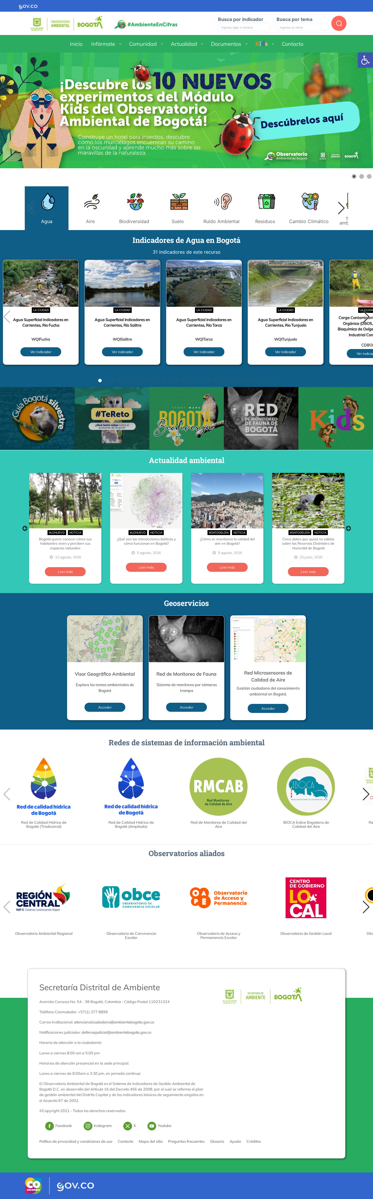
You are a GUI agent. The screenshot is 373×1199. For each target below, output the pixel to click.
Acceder (105, 707)
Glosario (217, 1141)
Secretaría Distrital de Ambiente (99, 987)
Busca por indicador (240, 19)
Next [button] (348, 528)
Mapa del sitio (151, 1141)
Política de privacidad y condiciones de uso (75, 1141)
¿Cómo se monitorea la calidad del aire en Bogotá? (227, 541)
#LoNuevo (57, 532)
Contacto (125, 1141)
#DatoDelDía (219, 532)
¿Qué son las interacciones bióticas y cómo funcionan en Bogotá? (146, 541)
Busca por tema (294, 19)
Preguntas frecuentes (186, 1141)
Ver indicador (40, 352)
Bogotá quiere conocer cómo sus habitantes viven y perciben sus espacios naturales (65, 543)
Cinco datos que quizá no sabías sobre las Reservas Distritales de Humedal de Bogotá (308, 543)
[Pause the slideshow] (355, 110)
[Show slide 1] (354, 176)
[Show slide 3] (369, 176)
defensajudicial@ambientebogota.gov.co (116, 1032)
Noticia (75, 532)
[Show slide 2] (361, 176)
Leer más (65, 571)
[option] (65, 528)
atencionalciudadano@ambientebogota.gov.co (114, 1022)
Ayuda (235, 1141)
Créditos (254, 1141)
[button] (341, 208)
